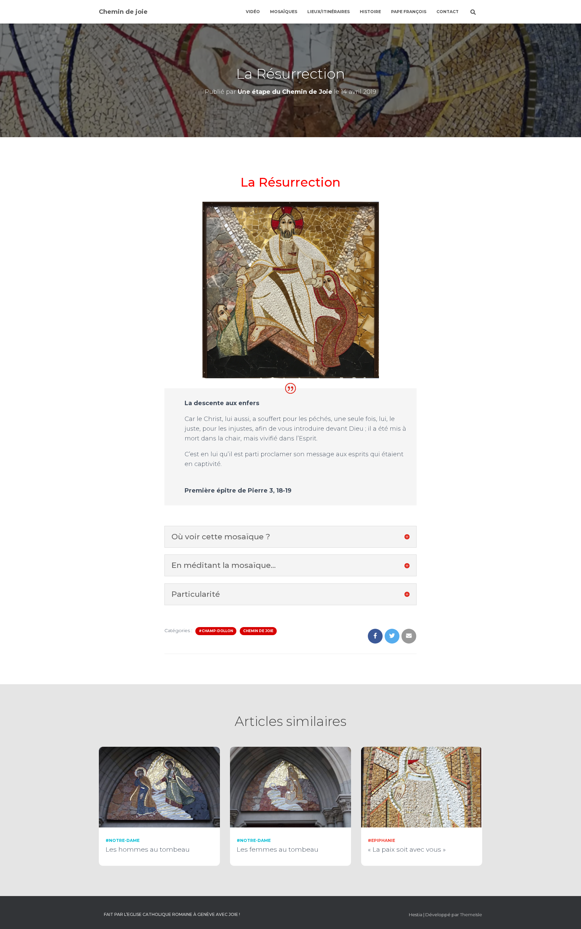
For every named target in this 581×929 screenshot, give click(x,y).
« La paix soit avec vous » (407, 849)
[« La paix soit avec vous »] (421, 787)
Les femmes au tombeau (277, 849)
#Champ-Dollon (216, 631)
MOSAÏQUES (283, 11)
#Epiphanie (381, 840)
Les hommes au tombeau (148, 849)
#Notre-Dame (123, 840)
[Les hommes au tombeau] (159, 787)
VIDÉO (253, 11)
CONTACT (447, 11)
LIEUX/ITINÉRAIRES (328, 11)
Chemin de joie (258, 631)
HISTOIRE (370, 11)
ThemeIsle (471, 914)
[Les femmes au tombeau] (290, 787)
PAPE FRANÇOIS (408, 11)
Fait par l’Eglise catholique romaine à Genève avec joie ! (172, 914)
